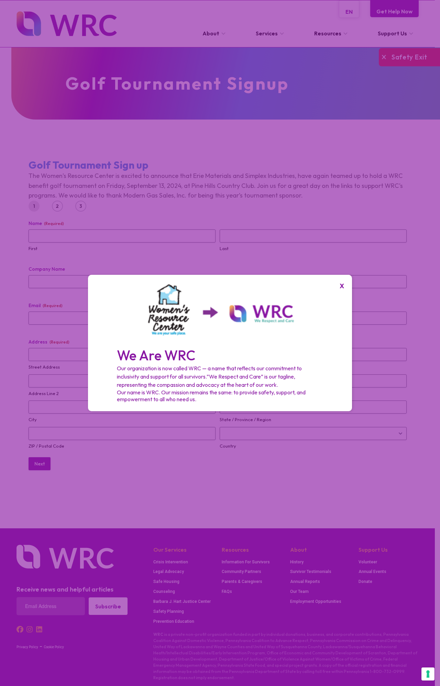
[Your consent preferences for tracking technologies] (427, 674)
